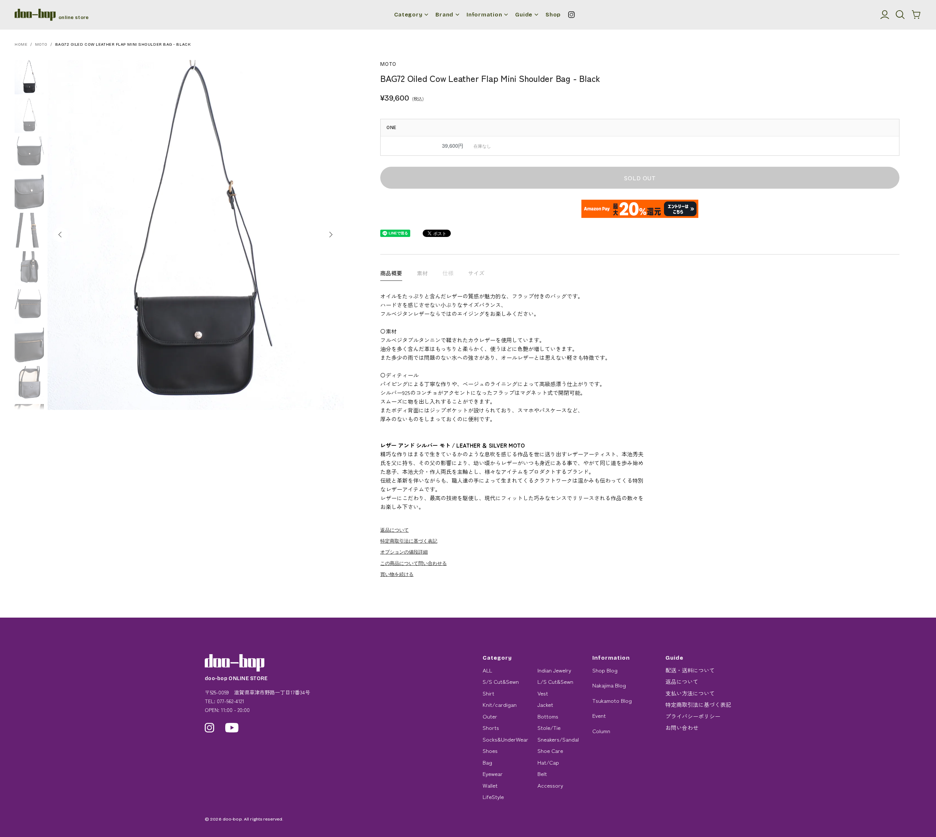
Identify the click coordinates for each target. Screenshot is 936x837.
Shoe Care (550, 750)
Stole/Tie (549, 727)
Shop (553, 15)
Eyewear (493, 773)
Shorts (491, 727)
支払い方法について (690, 693)
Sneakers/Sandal (558, 739)
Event (599, 715)
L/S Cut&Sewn (555, 681)
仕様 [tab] (447, 273)
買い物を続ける (397, 573)
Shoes (490, 750)
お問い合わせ (681, 727)
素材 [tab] (422, 273)
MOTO (41, 44)
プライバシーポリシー (692, 716)
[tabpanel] (196, 235)
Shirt (488, 693)
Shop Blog (605, 670)
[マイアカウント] (884, 14)
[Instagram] (571, 14)
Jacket (545, 704)
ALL (487, 670)
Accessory (550, 785)
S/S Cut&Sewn (501, 681)
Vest (542, 693)
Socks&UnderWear (505, 739)
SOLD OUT (640, 177)
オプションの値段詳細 (404, 551)
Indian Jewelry (554, 670)
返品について (394, 529)
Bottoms (547, 716)
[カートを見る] (916, 14)
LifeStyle (493, 796)
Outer (490, 716)
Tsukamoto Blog (612, 700)
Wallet (490, 785)
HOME (21, 44)
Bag (487, 762)
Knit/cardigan (500, 704)
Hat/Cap (548, 762)
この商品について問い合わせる (413, 562)
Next (330, 234)
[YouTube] (232, 727)
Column (601, 731)
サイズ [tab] (476, 273)
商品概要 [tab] (391, 273)
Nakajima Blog (609, 685)
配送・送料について (690, 670)
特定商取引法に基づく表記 (408, 540)
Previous (60, 234)
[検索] (900, 14)
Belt (542, 773)
